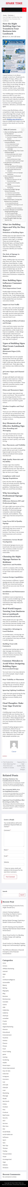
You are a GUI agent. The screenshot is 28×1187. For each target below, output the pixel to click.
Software (5, 1137)
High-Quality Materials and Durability (14, 170)
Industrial (5, 1074)
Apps (4, 974)
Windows (5, 1168)
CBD (4, 1007)
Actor (4, 963)
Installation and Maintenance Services (14, 197)
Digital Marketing (8, 1027)
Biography (6, 991)
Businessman (6, 999)
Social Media (6, 1132)
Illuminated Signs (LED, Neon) (14, 154)
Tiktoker (5, 1148)
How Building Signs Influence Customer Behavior (12, 141)
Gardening (6, 1060)
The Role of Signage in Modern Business (14, 138)
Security (5, 1118)
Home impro (6, 1065)
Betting (5, 988)
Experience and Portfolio (13, 193)
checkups (5, 1016)
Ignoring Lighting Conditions (14, 216)
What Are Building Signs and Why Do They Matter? (13, 133)
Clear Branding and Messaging (14, 166)
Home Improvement (9, 1068)
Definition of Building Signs (14, 135)
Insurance (6, 1079)
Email (6, 856)
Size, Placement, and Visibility (14, 168)
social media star (8, 1134)
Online (5, 1104)
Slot (4, 1129)
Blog (4, 993)
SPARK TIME (14, 3)
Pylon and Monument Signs (14, 159)
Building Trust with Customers (14, 208)
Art (4, 977)
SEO (4, 1121)
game (4, 1054)
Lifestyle (5, 1087)
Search (5, 891)
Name (6, 850)
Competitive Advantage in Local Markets (15, 205)
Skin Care (5, 1126)
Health (5, 1063)
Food (4, 1049)
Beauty (5, 985)
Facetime (5, 1038)
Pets (4, 1110)
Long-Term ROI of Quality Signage (13, 183)
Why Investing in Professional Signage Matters (13, 177)
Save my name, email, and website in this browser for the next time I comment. (13, 870)
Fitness (5, 1046)
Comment (7, 830)
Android (5, 971)
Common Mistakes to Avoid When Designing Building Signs (14, 210)
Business (5, 756)
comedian (5, 1018)
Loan (4, 1090)
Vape (4, 1162)
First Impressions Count (13, 144)
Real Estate (6, 1115)
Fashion (5, 1040)
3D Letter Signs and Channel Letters (14, 156)
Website (6, 862)
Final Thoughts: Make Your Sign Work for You (13, 219)
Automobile (6, 982)
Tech (4, 1143)
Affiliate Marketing (8, 969)
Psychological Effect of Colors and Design (14, 148)
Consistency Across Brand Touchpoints (13, 186)
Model (4, 1098)
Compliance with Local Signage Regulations (15, 173)
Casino (5, 1004)
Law (4, 1082)
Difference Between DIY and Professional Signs (14, 180)
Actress (5, 966)
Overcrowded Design (12, 213)
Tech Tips (5, 1145)
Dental (5, 1024)
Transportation (7, 1154)
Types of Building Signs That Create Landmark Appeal (14, 151)
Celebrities (6, 1010)
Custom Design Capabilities (14, 194)
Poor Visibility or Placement (14, 215)
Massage (5, 1096)
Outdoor (5, 1107)
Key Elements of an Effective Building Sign (12, 163)
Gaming (5, 1057)
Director (5, 1029)
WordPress (23, 1184)
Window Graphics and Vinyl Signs (15, 161)
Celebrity (5, 1013)
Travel (4, 1157)
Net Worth (6, 1101)
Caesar (18, 37)
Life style (5, 1085)
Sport (4, 1140)
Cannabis (5, 1002)
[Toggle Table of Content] (22, 130)
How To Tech (6, 1071)
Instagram (6, 1076)
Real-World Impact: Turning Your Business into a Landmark (13, 200)
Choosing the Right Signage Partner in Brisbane (12, 190)
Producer (5, 1112)
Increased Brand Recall (12, 203)
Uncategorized (7, 1159)
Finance (5, 1043)
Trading (5, 1151)
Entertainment (7, 1035)
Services (5, 1123)
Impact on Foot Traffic (12, 146)
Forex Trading (7, 1051)
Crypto (5, 1021)
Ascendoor (10, 1184)
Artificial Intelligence (9, 980)
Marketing (6, 1093)
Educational (6, 1032)
